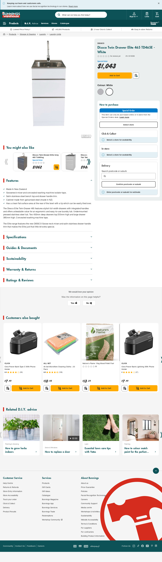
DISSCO (100, 43)
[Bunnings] (11, 17)
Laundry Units (55, 34)
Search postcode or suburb (114, 171)
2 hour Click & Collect (103, 29)
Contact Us (20, 546)
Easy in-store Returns (143, 29)
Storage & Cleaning (28, 34)
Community (8, 546)
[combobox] (81, 15)
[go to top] (156, 471)
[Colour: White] (109, 92)
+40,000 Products (62, 29)
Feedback (31, 546)
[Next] (88, 162)
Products (12, 34)
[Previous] (6, 162)
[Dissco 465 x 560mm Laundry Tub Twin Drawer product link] (71, 162)
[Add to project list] (136, 75)
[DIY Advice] (31, 23)
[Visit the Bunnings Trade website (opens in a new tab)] (154, 23)
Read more (73, 6)
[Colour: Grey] (100, 92)
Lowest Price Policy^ (22, 29)
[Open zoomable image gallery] (89, 126)
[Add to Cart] (56, 167)
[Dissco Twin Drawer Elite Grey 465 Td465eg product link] (22, 162)
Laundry (42, 34)
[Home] (4, 34)
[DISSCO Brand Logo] (86, 136)
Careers (41, 546)
